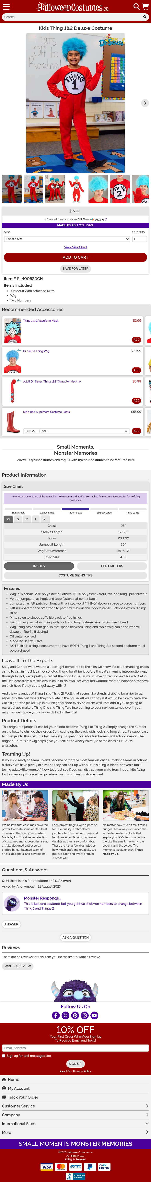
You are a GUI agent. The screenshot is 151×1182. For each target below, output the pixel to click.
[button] (146, 6)
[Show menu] (6, 6)
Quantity (138, 232)
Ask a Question (76, 937)
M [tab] (27, 519)
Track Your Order (23, 1097)
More (6, 1132)
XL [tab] (45, 519)
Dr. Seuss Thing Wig (36, 351)
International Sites (18, 1123)
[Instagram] (85, 1015)
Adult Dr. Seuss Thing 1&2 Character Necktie (52, 381)
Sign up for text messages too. (29, 1056)
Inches (39, 566)
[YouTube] (94, 1015)
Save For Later (75, 268)
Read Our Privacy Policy (76, 1071)
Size (7, 232)
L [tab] (36, 519)
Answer (11, 924)
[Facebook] (56, 1015)
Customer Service (18, 1106)
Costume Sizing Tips (76, 575)
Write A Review (18, 966)
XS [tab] (8, 519)
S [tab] (18, 519)
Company (11, 1115)
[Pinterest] (75, 1015)
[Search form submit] (145, 17)
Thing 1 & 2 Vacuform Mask (41, 320)
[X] (65, 1015)
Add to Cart (75, 257)
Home (13, 1079)
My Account (18, 1088)
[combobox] (71, 17)
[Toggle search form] (137, 6)
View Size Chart (75, 247)
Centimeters (112, 566)
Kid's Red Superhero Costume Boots (46, 411)
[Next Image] (145, 103)
